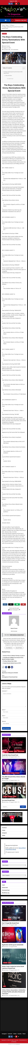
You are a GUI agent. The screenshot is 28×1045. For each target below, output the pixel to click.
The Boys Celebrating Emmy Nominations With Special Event (13, 72)
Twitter (3, 830)
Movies (8, 773)
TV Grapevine (14, 14)
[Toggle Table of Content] (23, 68)
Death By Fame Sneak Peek (10, 755)
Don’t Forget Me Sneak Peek (10, 923)
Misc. (4, 773)
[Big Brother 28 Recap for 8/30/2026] (14, 935)
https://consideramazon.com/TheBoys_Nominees (13, 163)
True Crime (5, 751)
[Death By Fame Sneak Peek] (14, 745)
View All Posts (19, 647)
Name (4, 709)
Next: (9, 676)
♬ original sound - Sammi (12, 852)
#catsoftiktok (9, 849)
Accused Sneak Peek (8, 800)
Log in (3, 884)
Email (3, 715)
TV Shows (4, 33)
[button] (9, 20)
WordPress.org (5, 892)
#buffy (14, 849)
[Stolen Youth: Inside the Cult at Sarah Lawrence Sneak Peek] (14, 957)
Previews (5, 796)
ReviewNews (22, 1040)
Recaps (4, 941)
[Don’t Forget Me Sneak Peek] (14, 913)
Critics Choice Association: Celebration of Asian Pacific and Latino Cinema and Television (13, 991)
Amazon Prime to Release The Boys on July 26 (14, 655)
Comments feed (5, 890)
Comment (4, 691)
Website (4, 721)
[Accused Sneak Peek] (14, 790)
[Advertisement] (14, 1016)
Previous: (10, 672)
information (4, 162)
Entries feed (5, 887)
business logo (18, 1044)
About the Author (9, 75)
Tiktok (23, 1033)
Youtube (19, 1033)
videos (15, 751)
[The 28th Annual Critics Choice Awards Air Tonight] (14, 767)
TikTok (3, 835)
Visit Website (9, 647)
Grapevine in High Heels (20, 20)
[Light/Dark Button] (6, 20)
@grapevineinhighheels (12, 845)
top (9, 187)
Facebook (4, 827)
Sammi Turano (6, 46)
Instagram (4, 832)
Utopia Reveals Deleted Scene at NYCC (12, 663)
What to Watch (21, 751)
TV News (12, 773)
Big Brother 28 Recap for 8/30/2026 (12, 944)
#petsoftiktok (22, 848)
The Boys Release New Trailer (10, 661)
